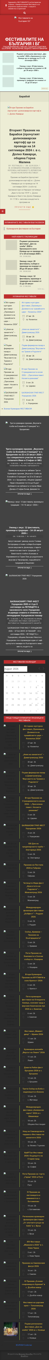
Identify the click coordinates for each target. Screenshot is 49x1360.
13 (24, 693)
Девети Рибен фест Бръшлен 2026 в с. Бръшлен (33, 1070)
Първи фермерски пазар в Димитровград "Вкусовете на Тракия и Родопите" (33, 348)
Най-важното (23, 170)
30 (42, 705)
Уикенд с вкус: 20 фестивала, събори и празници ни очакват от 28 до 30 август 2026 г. (31, 68)
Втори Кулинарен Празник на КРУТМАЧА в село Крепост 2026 (33, 977)
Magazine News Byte (26, 1354)
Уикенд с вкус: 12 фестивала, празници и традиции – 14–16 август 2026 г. (24, 530)
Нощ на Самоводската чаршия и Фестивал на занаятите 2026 (33, 1134)
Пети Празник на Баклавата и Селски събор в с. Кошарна (33, 956)
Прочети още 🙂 (24, 207)
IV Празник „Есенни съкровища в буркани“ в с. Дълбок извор (33, 1284)
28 (30, 705)
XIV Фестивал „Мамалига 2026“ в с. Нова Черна (33, 1245)
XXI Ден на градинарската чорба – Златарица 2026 (33, 846)
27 (24, 705)
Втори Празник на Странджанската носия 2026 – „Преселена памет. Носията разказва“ (33, 804)
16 (42, 693)
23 (42, 699)
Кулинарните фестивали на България (24, 229)
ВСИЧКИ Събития (24, 1345)
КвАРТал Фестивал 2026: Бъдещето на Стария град (33, 1156)
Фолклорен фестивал (27, 173)
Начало (33, 536)
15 (36, 693)
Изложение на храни (33, 463)
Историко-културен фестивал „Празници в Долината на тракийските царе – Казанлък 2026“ (33, 732)
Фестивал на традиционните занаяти (24, 623)
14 (30, 693)
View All (45, 88)
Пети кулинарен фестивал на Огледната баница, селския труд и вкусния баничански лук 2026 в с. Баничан (33, 1002)
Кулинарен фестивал (18, 621)
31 (30, 681)
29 (36, 705)
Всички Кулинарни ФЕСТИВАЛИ (18, 409)
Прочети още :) (25, 494)
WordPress (24, 1356)
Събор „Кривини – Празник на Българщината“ (33, 935)
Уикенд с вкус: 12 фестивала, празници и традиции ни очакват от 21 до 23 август (31, 80)
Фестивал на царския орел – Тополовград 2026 (33, 1305)
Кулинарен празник (20, 168)
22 (36, 699)
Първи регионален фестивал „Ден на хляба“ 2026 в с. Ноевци (33, 1327)
